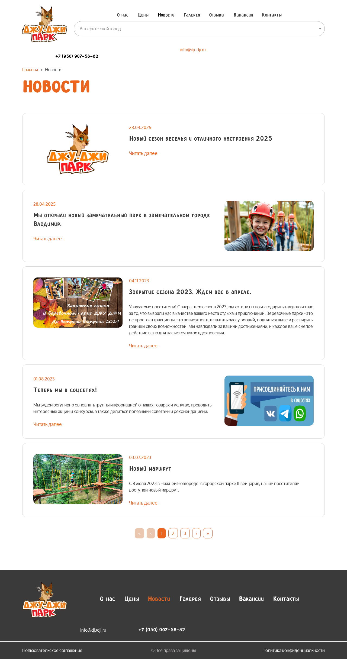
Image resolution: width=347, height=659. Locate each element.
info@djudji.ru (193, 49)
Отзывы (216, 15)
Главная (30, 69)
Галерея (192, 15)
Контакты (272, 15)
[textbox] (199, 29)
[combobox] (199, 28)
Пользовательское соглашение (52, 650)
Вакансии (243, 15)
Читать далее (143, 153)
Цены (143, 15)
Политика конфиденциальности (293, 650)
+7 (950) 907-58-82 (76, 57)
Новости (166, 15)
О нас (122, 15)
